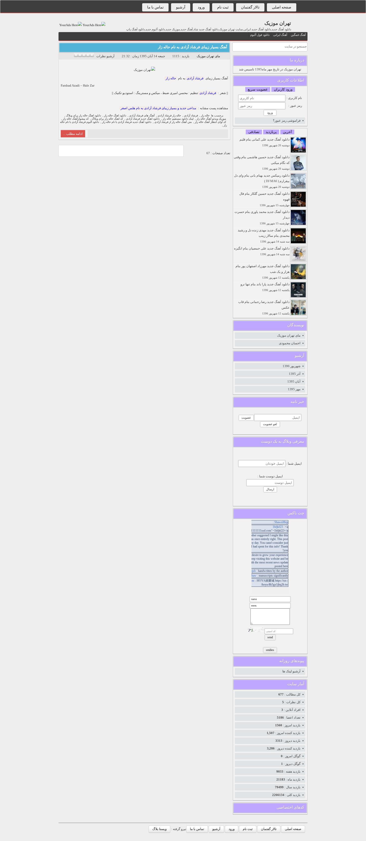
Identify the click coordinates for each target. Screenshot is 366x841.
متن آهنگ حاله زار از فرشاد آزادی (173, 122)
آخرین (287, 132)
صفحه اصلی (281, 7)
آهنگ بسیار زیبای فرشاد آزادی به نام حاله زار (192, 47)
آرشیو (180, 7)
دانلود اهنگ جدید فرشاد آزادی (143, 118)
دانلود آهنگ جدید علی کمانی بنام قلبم (265, 142)
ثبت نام (223, 7)
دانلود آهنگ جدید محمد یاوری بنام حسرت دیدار (262, 217)
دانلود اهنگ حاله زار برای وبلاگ (83, 115)
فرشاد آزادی (195, 78)
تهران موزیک (277, 23)
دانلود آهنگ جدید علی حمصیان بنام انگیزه (262, 251)
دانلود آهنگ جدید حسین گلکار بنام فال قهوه (264, 199)
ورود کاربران (283, 89)
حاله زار (171, 78)
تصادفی (253, 132)
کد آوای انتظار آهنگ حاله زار (210, 122)
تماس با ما (155, 7)
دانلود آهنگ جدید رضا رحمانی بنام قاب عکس (264, 307)
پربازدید (271, 132)
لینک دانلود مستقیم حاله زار (178, 118)
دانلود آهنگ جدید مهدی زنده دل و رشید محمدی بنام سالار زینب (264, 235)
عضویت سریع (258, 89)
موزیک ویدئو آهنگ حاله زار (211, 118)
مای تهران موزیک (208, 56)
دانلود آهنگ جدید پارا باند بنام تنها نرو (265, 287)
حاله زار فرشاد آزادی (169, 115)
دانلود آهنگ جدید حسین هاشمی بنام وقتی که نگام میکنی (262, 162)
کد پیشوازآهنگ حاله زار (76, 118)
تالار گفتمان (250, 7)
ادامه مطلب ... (73, 134)
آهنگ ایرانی (280, 35)
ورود (201, 7)
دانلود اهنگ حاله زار (115, 115)
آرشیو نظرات (105, 56)
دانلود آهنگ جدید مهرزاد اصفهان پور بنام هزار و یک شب (263, 271)
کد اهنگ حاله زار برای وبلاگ (107, 118)
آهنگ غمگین (298, 35)
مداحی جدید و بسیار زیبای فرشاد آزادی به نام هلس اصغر (158, 108)
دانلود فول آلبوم (259, 35)
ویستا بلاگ (159, 829)
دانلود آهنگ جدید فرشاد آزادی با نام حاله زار (126, 122)
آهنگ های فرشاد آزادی (142, 115)
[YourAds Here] (93, 25)
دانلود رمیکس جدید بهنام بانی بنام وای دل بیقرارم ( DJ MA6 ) (262, 181)
